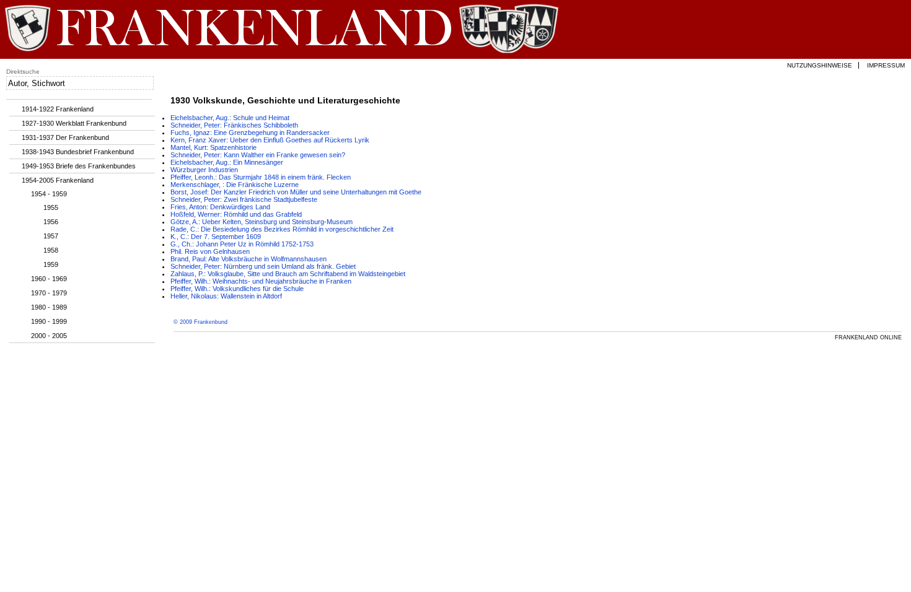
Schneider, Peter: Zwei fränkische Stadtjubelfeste (243, 199)
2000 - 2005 (49, 335)
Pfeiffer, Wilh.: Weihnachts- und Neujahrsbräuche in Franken (260, 281)
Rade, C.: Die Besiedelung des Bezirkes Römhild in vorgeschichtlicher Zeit (282, 229)
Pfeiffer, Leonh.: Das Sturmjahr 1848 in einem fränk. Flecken (260, 177)
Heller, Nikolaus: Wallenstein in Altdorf (226, 296)
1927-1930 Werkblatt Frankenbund (74, 123)
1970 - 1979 (49, 293)
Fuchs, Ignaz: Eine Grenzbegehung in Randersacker (250, 132)
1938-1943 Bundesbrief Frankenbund (78, 151)
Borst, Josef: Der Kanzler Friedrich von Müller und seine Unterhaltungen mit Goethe (295, 192)
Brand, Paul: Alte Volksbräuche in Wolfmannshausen (248, 259)
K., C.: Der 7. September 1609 (215, 236)
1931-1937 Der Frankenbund (65, 137)
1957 (50, 236)
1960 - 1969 (49, 278)
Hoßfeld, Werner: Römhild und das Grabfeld (236, 214)
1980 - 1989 (49, 307)
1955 (50, 207)
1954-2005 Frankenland (58, 180)
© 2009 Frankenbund (200, 322)
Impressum (886, 65)
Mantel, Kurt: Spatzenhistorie (213, 147)
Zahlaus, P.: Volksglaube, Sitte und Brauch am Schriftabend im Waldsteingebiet (287, 273)
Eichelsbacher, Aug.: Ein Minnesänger (226, 162)
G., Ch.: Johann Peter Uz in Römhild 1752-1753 (242, 244)
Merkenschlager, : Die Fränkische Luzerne (234, 184)
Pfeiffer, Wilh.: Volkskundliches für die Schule (237, 288)
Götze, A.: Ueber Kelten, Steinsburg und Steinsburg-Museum (261, 221)
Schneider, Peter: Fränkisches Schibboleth (234, 125)
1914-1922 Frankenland (58, 109)
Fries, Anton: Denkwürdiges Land (220, 207)
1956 (50, 221)
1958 (50, 250)
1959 (50, 264)
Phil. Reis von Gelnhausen (210, 251)
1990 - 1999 (49, 321)
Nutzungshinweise (819, 65)
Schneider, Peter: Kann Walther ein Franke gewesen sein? (257, 155)
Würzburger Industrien (204, 169)
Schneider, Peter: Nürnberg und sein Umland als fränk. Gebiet (263, 266)
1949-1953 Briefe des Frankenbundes (79, 166)
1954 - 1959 (49, 194)
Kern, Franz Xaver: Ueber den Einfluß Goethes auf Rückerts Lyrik (269, 140)
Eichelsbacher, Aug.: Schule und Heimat (229, 117)
